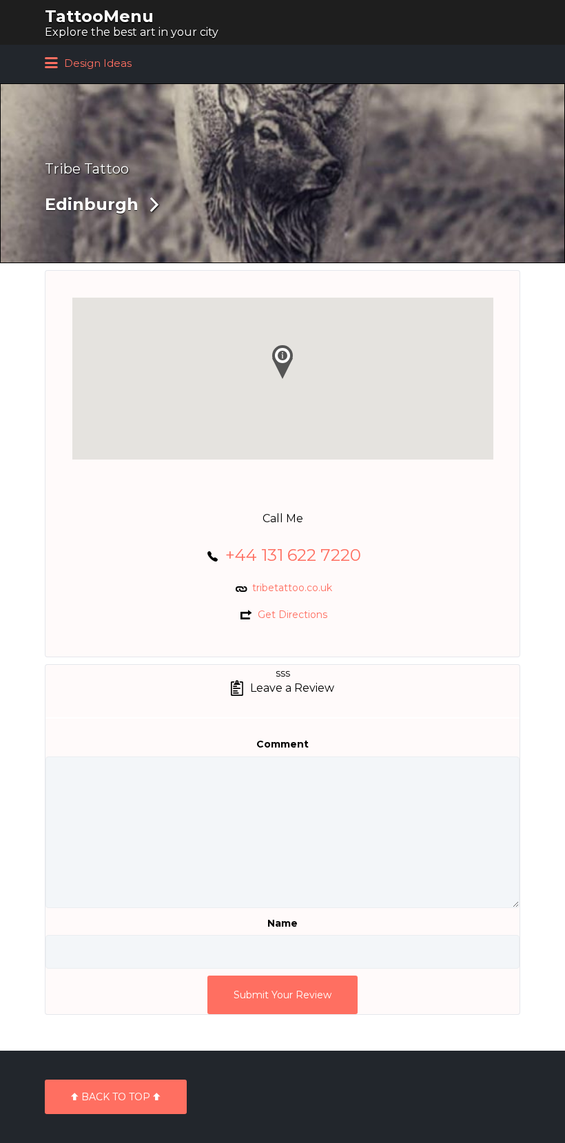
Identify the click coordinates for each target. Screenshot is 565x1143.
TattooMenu (99, 16)
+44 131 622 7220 (293, 555)
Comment (282, 744)
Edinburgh (91, 204)
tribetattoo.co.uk (292, 587)
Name (282, 923)
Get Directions (292, 614)
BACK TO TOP (116, 1097)
